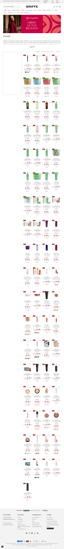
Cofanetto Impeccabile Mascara (28, 374)
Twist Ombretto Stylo (28, 65)
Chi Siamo (19, 517)
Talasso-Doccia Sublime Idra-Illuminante (37, 111)
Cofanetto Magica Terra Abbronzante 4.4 (28, 230)
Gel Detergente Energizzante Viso (56, 374)
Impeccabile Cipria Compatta (37, 396)
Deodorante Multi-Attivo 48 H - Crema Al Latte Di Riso (56, 135)
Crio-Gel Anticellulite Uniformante (46, 159)
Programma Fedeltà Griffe (37, 526)
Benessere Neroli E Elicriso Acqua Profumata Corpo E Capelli (56, 469)
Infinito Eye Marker (37, 469)
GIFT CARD (53, 2)
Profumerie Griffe (55, 543)
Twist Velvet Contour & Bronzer (56, 278)
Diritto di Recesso (50, 528)
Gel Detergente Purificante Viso (47, 374)
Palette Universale (27, 469)
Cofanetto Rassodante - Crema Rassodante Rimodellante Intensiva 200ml (37, 206)
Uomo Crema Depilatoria (46, 301)
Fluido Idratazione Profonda (37, 65)
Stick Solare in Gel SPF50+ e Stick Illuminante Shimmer (56, 326)
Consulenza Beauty (35, 524)
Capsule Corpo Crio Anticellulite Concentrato (56, 159)
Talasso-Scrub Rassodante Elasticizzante (46, 88)
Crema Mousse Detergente (56, 396)
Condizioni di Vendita (21, 524)
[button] (12, 6)
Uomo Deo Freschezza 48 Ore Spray (28, 493)
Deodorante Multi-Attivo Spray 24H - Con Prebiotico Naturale (27, 159)
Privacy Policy (22, 544)
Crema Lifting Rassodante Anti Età (56, 183)
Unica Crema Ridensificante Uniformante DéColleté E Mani (47, 230)
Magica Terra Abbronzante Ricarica (56, 301)
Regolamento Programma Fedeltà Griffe (24, 527)
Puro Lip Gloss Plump (56, 65)
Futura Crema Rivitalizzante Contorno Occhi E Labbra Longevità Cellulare (46, 254)
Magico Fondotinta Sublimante (47, 396)
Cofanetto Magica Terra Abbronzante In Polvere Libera (37, 230)
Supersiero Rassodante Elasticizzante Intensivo (37, 135)
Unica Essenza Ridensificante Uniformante (37, 254)
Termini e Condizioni (15, 544)
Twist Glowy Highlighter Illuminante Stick (46, 445)
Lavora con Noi (20, 521)
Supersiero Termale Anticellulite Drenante (56, 111)
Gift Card (34, 519)
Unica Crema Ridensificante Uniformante (27, 254)
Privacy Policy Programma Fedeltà (53, 524)
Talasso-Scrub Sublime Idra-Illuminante (37, 88)
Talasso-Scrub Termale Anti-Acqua (28, 88)
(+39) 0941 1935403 (7, 517)
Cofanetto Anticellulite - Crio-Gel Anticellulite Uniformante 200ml (47, 206)
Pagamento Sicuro (50, 519)
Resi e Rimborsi (49, 517)
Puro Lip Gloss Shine (46, 65)
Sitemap (48, 526)
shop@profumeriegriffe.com (9, 519)
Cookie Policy (27, 544)
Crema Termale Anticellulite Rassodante (27, 183)
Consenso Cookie (34, 544)
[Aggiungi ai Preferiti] (30, 55)
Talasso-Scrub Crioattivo (56, 88)
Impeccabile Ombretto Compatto (28, 445)
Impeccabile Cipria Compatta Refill (27, 396)
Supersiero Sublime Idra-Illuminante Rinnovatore (27, 135)
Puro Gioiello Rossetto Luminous (37, 326)
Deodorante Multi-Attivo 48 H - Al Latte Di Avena (47, 135)
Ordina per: (38, 51)
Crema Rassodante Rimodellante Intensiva (37, 183)
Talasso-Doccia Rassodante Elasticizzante (46, 111)
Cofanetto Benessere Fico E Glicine (56, 350)
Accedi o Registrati (35, 517)
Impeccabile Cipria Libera (27, 301)
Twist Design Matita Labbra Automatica (27, 350)
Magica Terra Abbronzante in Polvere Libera (37, 301)
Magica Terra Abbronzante (27, 326)
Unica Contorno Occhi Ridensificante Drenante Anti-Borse (56, 230)
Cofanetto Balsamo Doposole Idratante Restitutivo (37, 278)
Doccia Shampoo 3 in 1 (37, 374)
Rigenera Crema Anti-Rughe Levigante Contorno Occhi (28, 278)
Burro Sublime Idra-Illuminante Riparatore (28, 206)
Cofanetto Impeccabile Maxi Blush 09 (56, 206)
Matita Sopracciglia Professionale (37, 445)
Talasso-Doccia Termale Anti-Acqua (27, 111)
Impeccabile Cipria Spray (46, 278)
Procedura (50, 544)
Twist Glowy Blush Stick (56, 445)
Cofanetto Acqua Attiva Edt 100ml (47, 350)
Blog (33, 521)
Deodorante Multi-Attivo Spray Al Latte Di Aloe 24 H (37, 159)
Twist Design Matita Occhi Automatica (37, 350)
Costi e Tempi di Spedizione (52, 521)
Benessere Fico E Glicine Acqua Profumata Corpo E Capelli (46, 469)
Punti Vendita (20, 519)
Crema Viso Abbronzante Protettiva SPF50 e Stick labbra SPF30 (46, 326)
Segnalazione (45, 544)
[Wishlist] (57, 6)
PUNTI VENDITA (57, 2)
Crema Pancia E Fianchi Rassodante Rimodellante (47, 183)
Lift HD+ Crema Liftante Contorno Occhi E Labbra (56, 254)
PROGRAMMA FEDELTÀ (46, 2)
